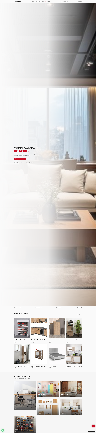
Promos (43, 1)
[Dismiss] (94, 431)
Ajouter (23, 336)
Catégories (38, 1)
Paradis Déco (18, 1)
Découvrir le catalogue (19, 158)
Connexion (80, 1)
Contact (48, 1)
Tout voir (78, 314)
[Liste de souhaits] (73, 2)
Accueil (33, 1)
